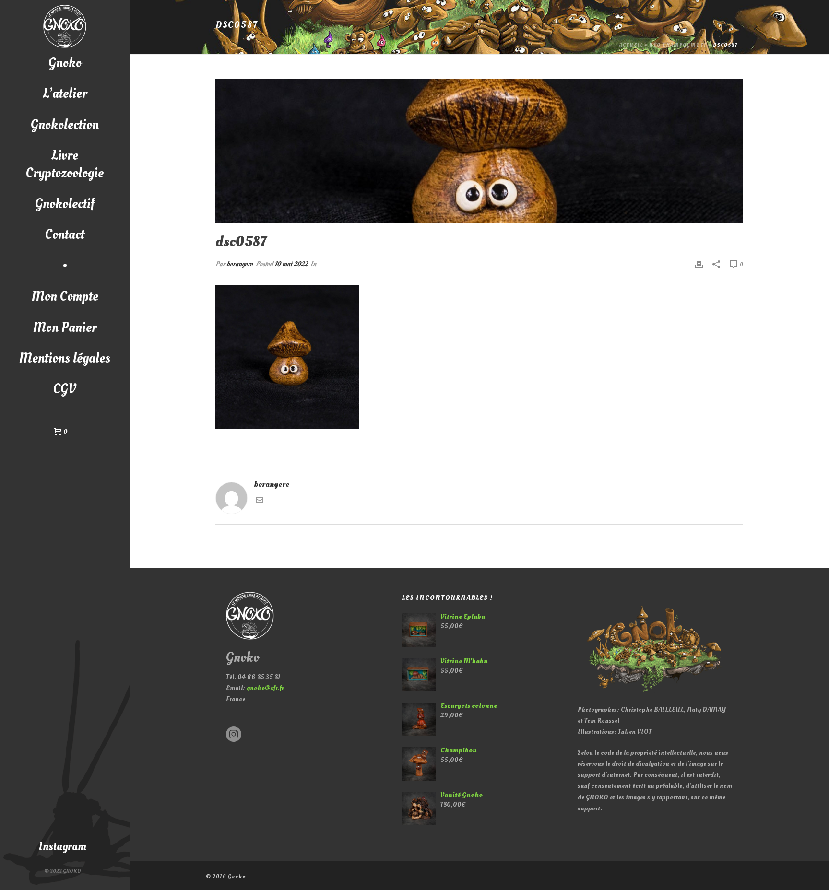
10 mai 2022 (291, 264)
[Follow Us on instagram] (233, 734)
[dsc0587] (479, 150)
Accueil (631, 45)
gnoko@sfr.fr (265, 687)
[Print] (699, 264)
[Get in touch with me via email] (259, 501)
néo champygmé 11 (678, 45)
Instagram (62, 847)
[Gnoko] (65, 26)
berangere (239, 264)
